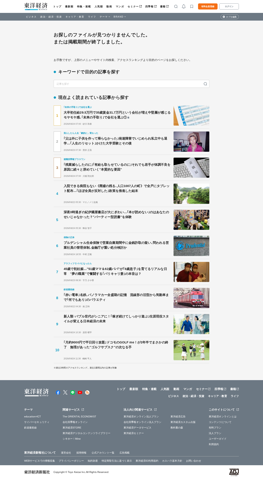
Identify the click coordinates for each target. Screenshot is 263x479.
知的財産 (93, 460)
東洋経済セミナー (134, 433)
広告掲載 (125, 452)
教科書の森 (177, 427)
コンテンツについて (220, 422)
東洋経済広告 (178, 416)
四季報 (149, 6)
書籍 (163, 6)
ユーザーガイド (218, 438)
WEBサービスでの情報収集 (39, 460)
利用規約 (214, 444)
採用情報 (81, 452)
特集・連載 (84, 6)
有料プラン (215, 427)
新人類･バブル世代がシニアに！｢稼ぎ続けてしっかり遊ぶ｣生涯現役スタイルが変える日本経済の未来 (116, 319)
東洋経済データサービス (137, 427)
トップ (57, 6)
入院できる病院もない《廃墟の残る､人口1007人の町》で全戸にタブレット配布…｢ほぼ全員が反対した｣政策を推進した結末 (117, 188)
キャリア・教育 (74, 16)
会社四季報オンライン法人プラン (143, 422)
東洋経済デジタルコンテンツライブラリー (87, 433)
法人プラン (215, 433)
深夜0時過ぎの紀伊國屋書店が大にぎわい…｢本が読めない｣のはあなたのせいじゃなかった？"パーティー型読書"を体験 (116, 214)
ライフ (92, 16)
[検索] (205, 83)
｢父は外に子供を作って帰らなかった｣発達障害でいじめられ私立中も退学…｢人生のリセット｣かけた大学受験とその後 (115, 141)
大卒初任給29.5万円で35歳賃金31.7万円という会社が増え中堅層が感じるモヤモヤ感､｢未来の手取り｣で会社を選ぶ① (117, 115)
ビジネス (31, 16)
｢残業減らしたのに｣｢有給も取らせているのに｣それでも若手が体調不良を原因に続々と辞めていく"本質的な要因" (117, 167)
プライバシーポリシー (71, 460)
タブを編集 (231, 17)
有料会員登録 (207, 6)
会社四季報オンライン (75, 422)
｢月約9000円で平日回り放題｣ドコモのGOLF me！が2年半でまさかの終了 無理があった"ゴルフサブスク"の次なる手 (116, 345)
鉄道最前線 (30, 427)
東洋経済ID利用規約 (147, 460)
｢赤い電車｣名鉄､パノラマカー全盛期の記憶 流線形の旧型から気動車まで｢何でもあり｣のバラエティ (116, 297)
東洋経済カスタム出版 (183, 422)
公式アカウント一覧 (103, 452)
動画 (109, 6)
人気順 (99, 6)
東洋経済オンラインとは (223, 416)
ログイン (229, 6)
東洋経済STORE (72, 427)
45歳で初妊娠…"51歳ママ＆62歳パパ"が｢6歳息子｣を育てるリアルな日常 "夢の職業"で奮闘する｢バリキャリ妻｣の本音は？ (115, 271)
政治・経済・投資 (51, 16)
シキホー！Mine (72, 438)
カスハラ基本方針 (172, 460)
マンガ (120, 6)
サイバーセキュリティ (36, 422)
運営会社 (66, 452)
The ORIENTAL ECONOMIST (79, 416)
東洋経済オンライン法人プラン (141, 416)
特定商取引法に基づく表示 (117, 460)
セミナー (133, 6)
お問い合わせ (193, 460)
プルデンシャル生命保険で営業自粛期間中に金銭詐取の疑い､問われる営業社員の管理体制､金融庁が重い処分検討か (116, 245)
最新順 (69, 6)
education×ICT (32, 416)
